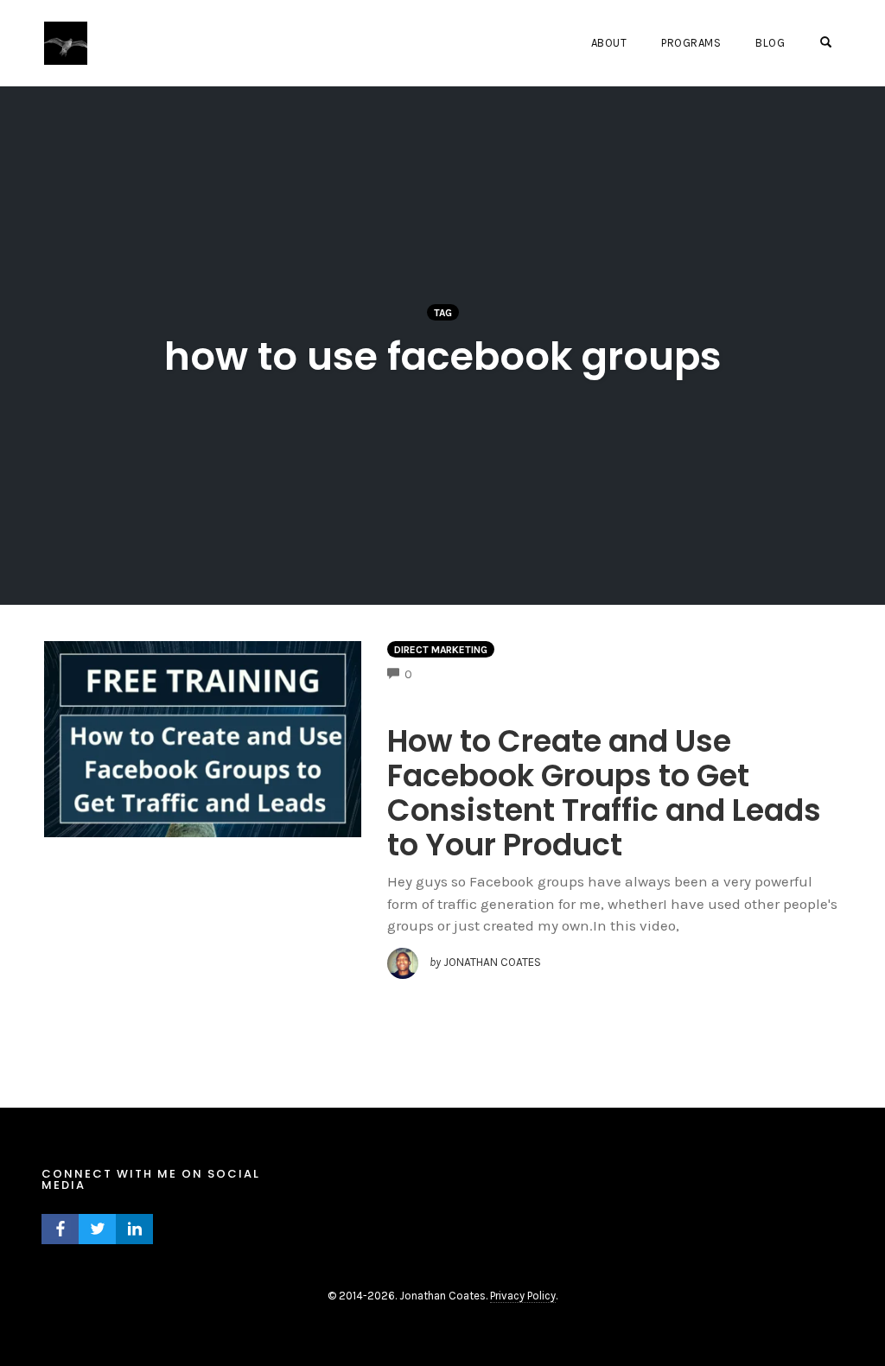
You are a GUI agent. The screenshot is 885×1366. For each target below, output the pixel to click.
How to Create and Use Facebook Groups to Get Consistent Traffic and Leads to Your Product (604, 793)
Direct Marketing (440, 650)
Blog (770, 42)
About (609, 42)
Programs (691, 42)
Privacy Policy (523, 1295)
